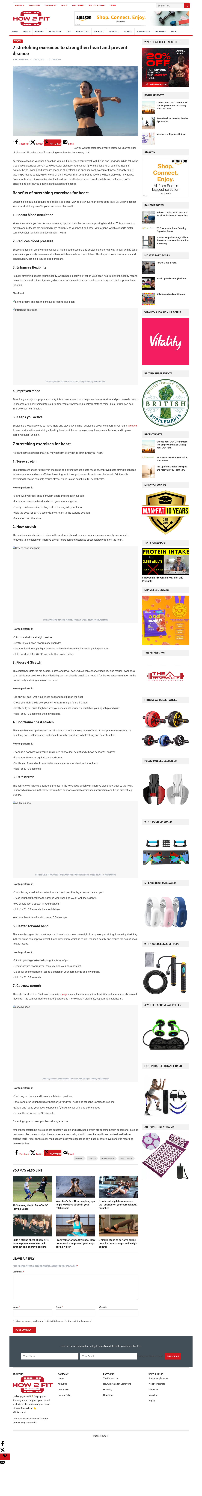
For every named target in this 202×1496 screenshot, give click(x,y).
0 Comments (55, 59)
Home (15, 31)
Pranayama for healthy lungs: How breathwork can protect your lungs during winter (75, 1243)
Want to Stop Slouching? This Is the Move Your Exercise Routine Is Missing (172, 240)
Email (59, 1307)
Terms (113, 5)
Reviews (39, 31)
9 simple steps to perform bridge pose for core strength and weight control (118, 1243)
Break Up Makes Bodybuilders (171, 278)
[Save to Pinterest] (5, 1457)
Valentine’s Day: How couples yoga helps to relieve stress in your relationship (75, 1204)
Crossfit (99, 31)
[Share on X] (2, 1451)
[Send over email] (2, 1464)
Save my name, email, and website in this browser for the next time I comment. (54, 1321)
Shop (25, 31)
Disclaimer (78, 5)
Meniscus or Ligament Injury (171, 134)
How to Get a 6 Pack (166, 262)
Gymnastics (143, 31)
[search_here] (187, 5)
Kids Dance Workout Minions (171, 294)
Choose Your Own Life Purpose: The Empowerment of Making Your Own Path (172, 105)
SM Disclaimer (96, 5)
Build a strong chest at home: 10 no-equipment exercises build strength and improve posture (31, 1243)
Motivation (55, 31)
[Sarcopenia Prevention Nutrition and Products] (165, 573)
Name (16, 1307)
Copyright (50, 5)
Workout (114, 31)
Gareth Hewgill (20, 59)
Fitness (128, 31)
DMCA (64, 5)
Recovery (160, 31)
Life (69, 31)
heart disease (107, 1158)
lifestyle (132, 425)
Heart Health (126, 1158)
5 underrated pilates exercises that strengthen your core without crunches (118, 1204)
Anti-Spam (34, 5)
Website (103, 1307)
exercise (79, 1158)
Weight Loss (82, 31)
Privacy (19, 5)
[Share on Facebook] (2, 1445)
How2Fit (104, 1436)
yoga (64, 994)
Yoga (173, 31)
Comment (18, 1271)
